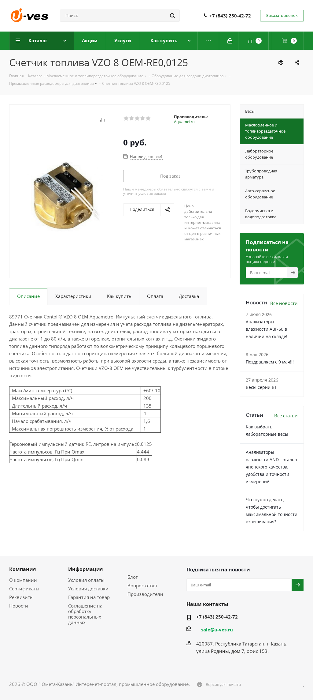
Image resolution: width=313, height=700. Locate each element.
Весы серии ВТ (261, 387)
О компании (23, 580)
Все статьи (286, 415)
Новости (18, 606)
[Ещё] (208, 41)
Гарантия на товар (89, 597)
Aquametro (184, 121)
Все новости (284, 303)
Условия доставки (88, 588)
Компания (22, 569)
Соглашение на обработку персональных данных (85, 614)
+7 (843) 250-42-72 (230, 15)
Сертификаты (24, 588)
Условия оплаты (86, 580)
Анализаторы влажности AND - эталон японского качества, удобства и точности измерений (271, 466)
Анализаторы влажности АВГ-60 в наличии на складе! (266, 329)
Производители (145, 594)
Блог (132, 577)
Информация (85, 569)
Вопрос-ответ (142, 585)
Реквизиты (21, 597)
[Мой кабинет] (230, 41)
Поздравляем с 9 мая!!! (270, 362)
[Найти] (172, 15)
